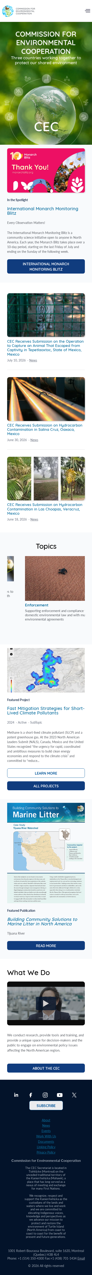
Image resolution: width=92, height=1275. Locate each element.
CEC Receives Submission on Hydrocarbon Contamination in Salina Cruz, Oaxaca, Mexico (44, 429)
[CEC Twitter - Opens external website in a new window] (74, 1095)
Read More (46, 945)
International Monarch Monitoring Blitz (42, 210)
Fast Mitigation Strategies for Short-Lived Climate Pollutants (46, 710)
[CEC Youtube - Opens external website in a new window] (59, 1095)
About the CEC (46, 1068)
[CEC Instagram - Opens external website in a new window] (45, 1095)
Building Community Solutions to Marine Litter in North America (42, 921)
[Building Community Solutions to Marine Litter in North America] (46, 901)
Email (81, 1258)
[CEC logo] (18, 11)
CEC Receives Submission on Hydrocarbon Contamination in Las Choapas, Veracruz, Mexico (44, 509)
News (33, 360)
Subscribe (46, 1105)
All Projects (46, 785)
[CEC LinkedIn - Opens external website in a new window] (16, 1095)
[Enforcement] (45, 568)
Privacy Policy (46, 1152)
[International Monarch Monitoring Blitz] (46, 191)
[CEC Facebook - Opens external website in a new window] (30, 1095)
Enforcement (35, 585)
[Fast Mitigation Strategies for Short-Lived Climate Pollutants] (46, 691)
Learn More (46, 773)
